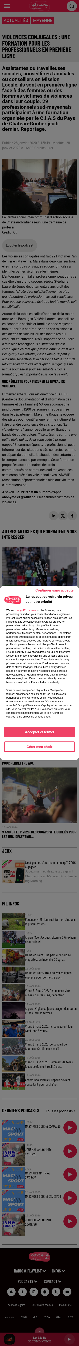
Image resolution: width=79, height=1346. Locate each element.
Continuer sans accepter (55, 590)
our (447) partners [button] (26, 610)
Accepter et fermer (39, 731)
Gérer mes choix (40, 746)
